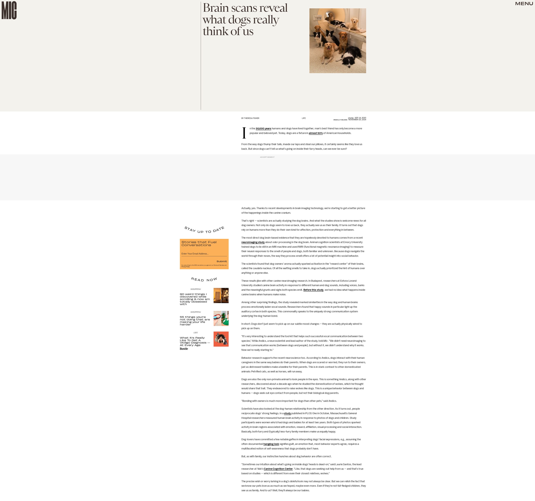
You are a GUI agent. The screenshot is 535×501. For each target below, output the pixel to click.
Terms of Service (219, 265)
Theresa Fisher (251, 118)
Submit (222, 261)
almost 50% (316, 133)
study (287, 413)
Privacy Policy (186, 266)
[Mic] (9, 10)
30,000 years (263, 128)
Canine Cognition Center (278, 468)
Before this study (313, 289)
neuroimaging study (253, 242)
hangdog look (271, 444)
